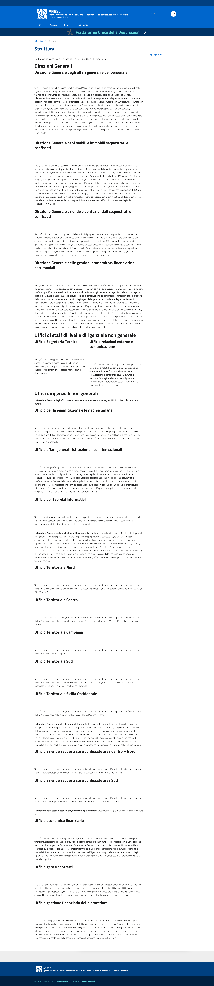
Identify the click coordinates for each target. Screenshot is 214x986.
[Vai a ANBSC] (35, 41)
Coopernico (48, 981)
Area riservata (62, 981)
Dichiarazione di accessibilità (83, 981)
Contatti (37, 981)
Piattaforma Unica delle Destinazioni (108, 32)
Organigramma (156, 54)
